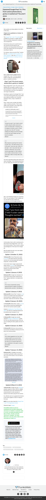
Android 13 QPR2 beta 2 (13, 318)
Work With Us (23, 489)
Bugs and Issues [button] (7, 7)
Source (13, 118)
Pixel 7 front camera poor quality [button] (8, 449)
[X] (21, 494)
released (21, 387)
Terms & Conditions (23, 491)
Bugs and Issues (31, 41)
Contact (30, 489)
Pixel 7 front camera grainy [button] (17, 447)
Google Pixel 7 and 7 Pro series (13, 37)
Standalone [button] (21, 7)
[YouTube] (25, 494)
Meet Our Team (16, 489)
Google (13, 405)
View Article (39, 28)
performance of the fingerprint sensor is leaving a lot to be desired (13, 57)
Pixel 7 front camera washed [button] (18, 449)
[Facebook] (18, 494)
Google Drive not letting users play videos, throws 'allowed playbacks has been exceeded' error (34, 45)
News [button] (16, 7)
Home (4, 4)
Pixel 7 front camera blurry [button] (7, 447)
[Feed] (28, 494)
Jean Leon (7, 19)
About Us (8, 489)
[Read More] (34, 36)
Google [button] (12, 7)
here (15, 418)
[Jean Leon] (14, 461)
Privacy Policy (36, 489)
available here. (12, 438)
